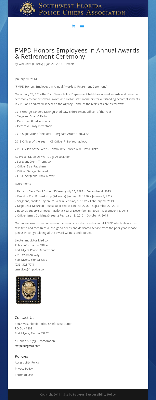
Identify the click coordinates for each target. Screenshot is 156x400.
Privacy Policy (24, 368)
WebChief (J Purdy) (31, 64)
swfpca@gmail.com (27, 346)
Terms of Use (24, 375)
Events (70, 64)
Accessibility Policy (27, 362)
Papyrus (79, 394)
